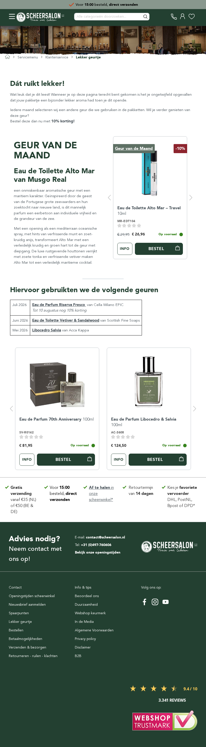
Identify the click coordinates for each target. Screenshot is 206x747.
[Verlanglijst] (191, 16)
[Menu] (12, 16)
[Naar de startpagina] (40, 16)
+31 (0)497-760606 (96, 545)
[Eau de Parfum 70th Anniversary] (57, 379)
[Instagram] (155, 602)
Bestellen (16, 630)
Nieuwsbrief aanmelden (27, 604)
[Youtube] (165, 602)
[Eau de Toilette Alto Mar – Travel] (150, 168)
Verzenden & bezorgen (27, 647)
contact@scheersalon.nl (105, 537)
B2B (78, 656)
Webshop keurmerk (90, 613)
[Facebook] (144, 602)
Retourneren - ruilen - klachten (33, 656)
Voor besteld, (63, 493)
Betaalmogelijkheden (25, 639)
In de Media (84, 622)
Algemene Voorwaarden (94, 630)
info (125, 249)
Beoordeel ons (87, 596)
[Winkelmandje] (197, 16)
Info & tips (83, 587)
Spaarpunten (19, 613)
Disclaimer (83, 647)
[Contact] (174, 16)
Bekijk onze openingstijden (97, 552)
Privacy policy (85, 639)
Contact (15, 587)
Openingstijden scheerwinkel (32, 596)
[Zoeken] (145, 16)
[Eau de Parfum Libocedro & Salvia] (149, 379)
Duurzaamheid (86, 604)
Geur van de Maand (134, 148)
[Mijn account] (182, 16)
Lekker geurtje (20, 622)
